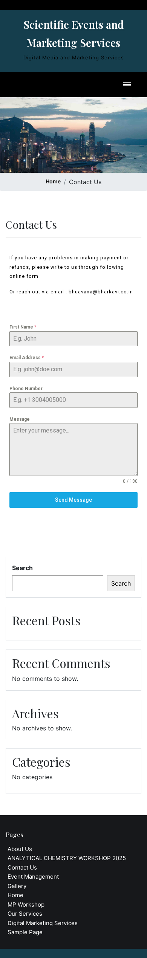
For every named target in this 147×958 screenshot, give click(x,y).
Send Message (73, 500)
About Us (20, 849)
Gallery (17, 886)
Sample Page (25, 932)
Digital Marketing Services (43, 923)
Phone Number (26, 388)
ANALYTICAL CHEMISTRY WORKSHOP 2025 (67, 858)
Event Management (33, 876)
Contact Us (22, 867)
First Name (22, 327)
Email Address (26, 357)
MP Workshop (26, 904)
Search (22, 568)
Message (19, 419)
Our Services (25, 913)
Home (53, 181)
